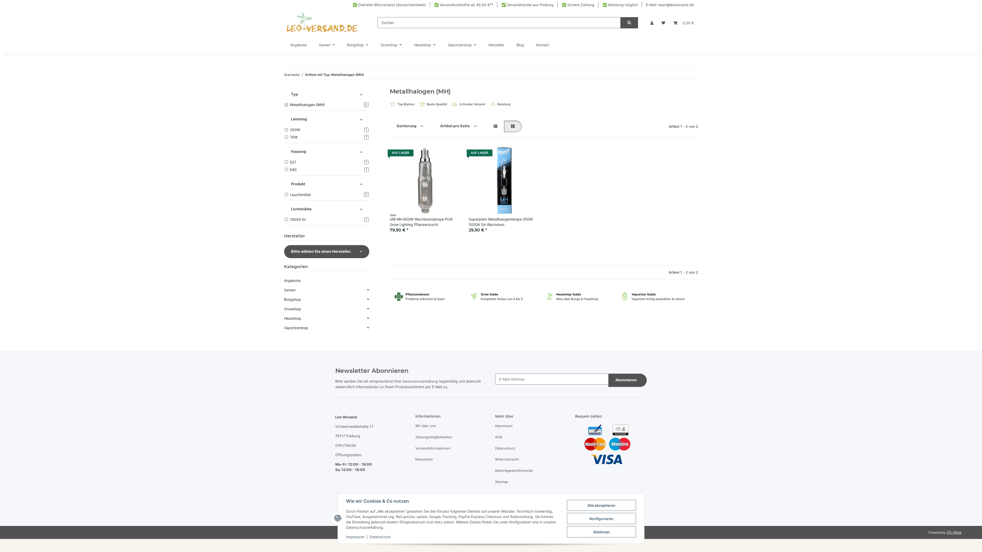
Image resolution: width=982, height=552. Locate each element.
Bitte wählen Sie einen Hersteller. (321, 251)
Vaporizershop (296, 328)
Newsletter (424, 459)
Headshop (292, 318)
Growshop (292, 309)
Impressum (355, 537)
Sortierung (406, 126)
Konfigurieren (601, 518)
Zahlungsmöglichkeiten (433, 437)
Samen (290, 290)
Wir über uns (425, 426)
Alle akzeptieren (601, 505)
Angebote (292, 280)
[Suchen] (629, 23)
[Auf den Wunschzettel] (450, 154)
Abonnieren (626, 380)
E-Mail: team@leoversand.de (670, 5)
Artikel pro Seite (455, 126)
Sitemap (501, 482)
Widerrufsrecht (507, 459)
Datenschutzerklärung (420, 381)
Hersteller (496, 45)
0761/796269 (345, 445)
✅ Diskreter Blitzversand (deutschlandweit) (389, 5)
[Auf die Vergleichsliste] (435, 154)
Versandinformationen (433, 448)
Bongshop (292, 299)
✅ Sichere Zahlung (578, 5)
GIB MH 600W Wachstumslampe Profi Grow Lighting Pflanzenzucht (421, 222)
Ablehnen (601, 532)
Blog (520, 45)
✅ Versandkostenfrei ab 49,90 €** (463, 5)
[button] (651, 23)
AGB (498, 437)
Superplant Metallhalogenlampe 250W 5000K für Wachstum (501, 222)
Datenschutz (380, 537)
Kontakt (542, 45)
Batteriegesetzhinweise (514, 470)
